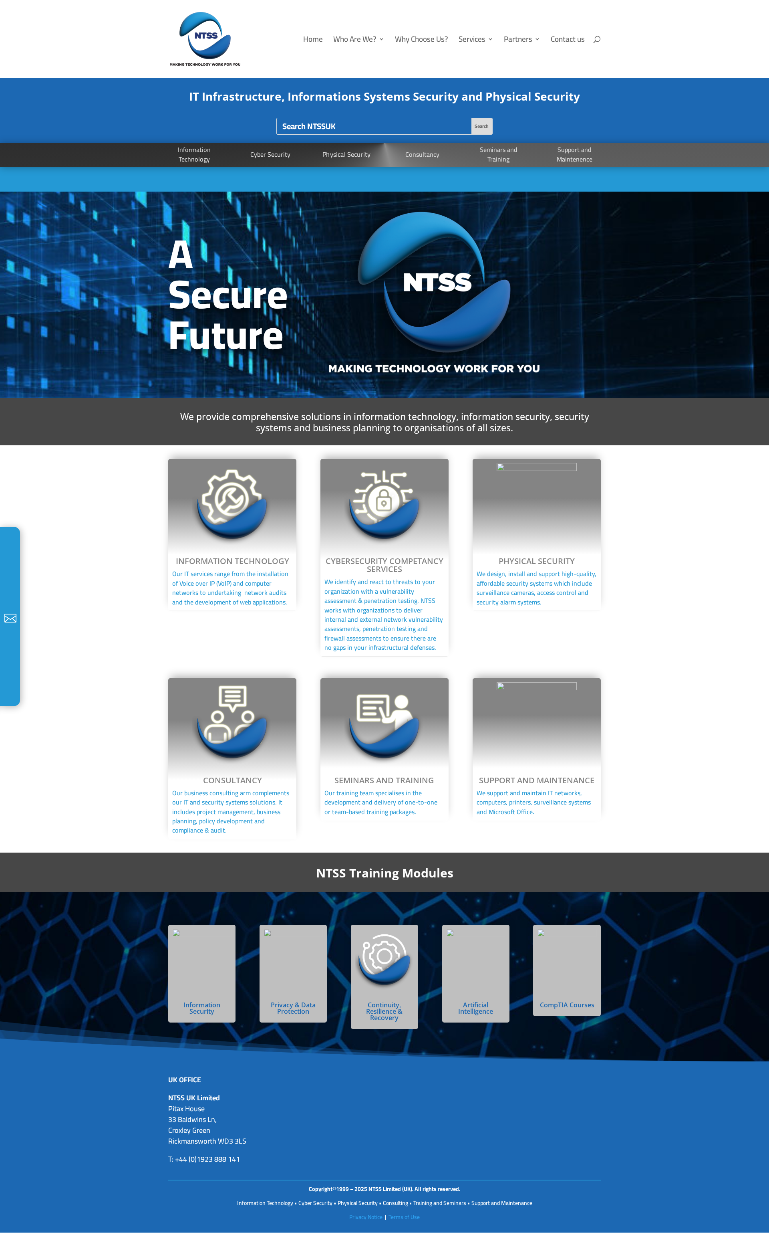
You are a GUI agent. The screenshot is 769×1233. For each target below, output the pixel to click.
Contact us (568, 41)
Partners (518, 41)
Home (313, 41)
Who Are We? (354, 41)
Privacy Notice (365, 1217)
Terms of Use (404, 1217)
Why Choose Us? (421, 41)
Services (472, 41)
